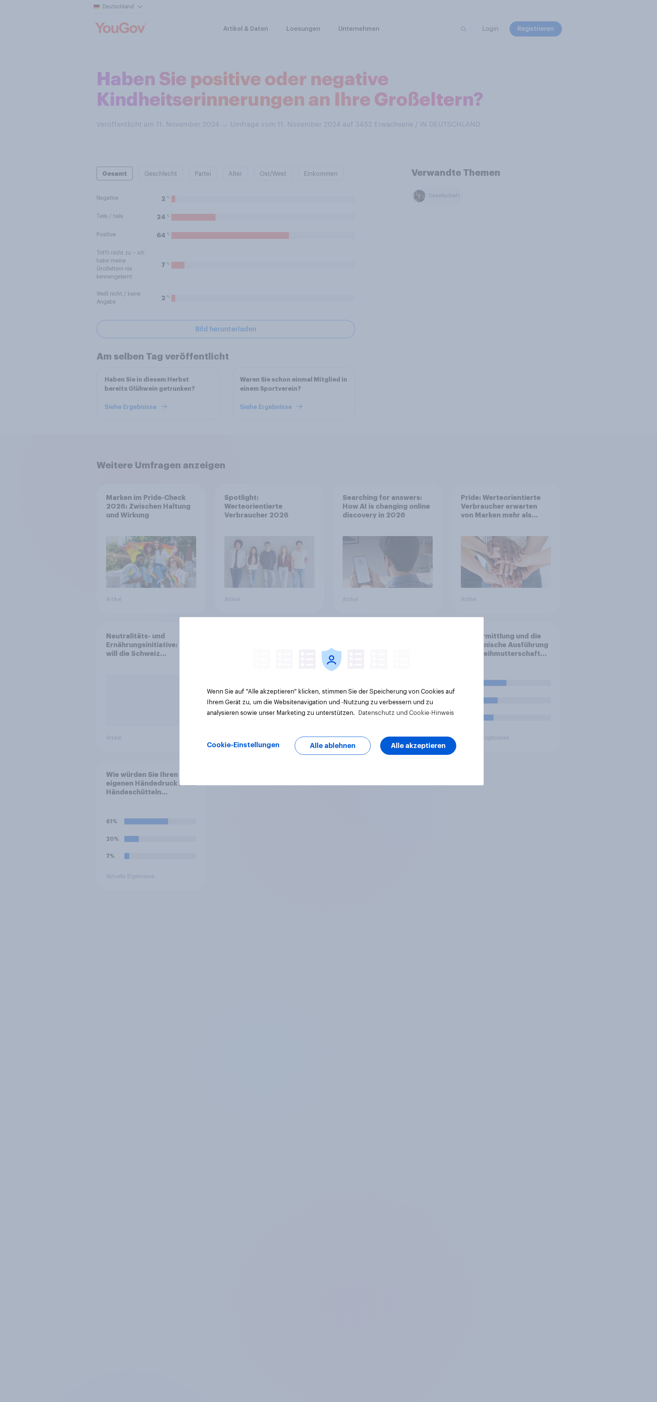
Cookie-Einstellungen (243, 745)
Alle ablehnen (332, 745)
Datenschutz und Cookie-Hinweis (405, 713)
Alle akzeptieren (418, 745)
